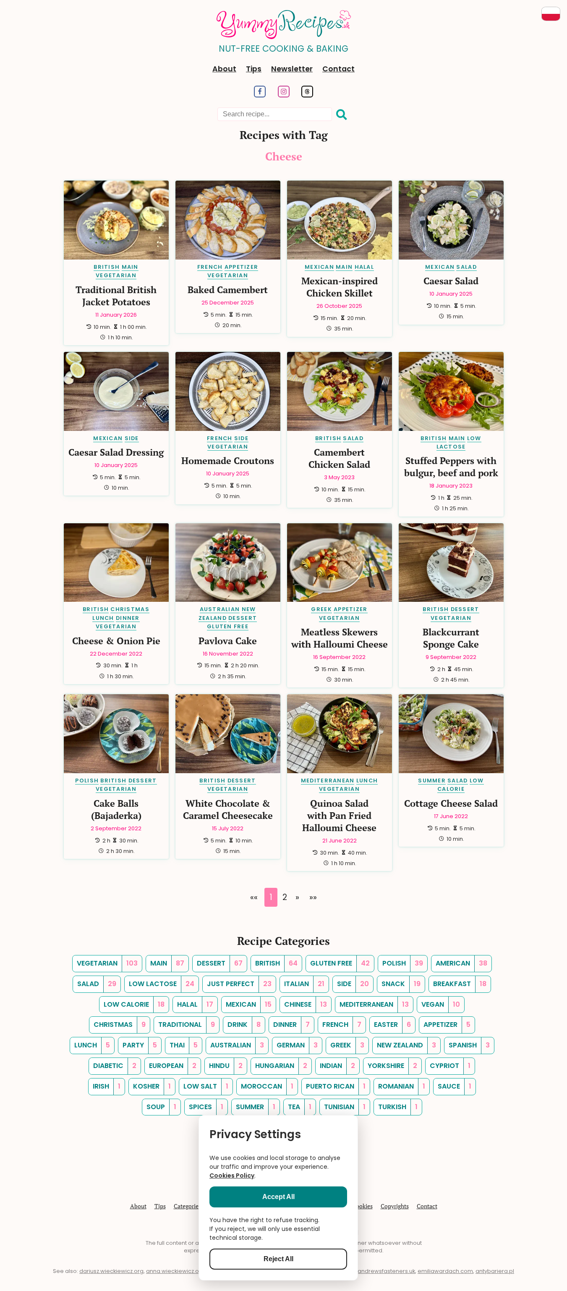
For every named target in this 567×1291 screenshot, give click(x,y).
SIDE (132, 438)
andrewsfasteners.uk (386, 1271)
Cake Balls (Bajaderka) (116, 809)
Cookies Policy (231, 1175)
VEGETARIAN (116, 275)
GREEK (321, 609)
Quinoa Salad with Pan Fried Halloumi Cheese (339, 815)
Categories (187, 1206)
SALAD (466, 266)
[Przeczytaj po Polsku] (550, 14)
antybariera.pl (495, 1271)
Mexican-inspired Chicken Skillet (339, 287)
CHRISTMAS (129, 609)
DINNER (128, 618)
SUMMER (432, 780)
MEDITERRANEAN (328, 780)
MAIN (130, 266)
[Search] (342, 115)
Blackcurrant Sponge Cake (451, 638)
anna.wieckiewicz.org (175, 1271)
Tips (253, 69)
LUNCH (103, 618)
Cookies (362, 1206)
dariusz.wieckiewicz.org (111, 1271)
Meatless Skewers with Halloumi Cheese (339, 638)
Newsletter (292, 69)
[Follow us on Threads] (307, 95)
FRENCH (210, 266)
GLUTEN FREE (227, 626)
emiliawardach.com (445, 1271)
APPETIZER (242, 266)
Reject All (278, 1258)
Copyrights (395, 1206)
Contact (338, 69)
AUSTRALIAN (220, 609)
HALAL (364, 266)
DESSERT (242, 618)
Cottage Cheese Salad (451, 803)
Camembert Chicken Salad (339, 458)
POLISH (87, 780)
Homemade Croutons (227, 460)
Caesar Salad (450, 281)
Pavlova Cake (228, 641)
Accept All (278, 1196)
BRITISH (107, 266)
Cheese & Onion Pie (116, 641)
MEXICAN (319, 266)
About (224, 69)
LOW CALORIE (460, 784)
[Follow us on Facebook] (259, 95)
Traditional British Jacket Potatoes (116, 295)
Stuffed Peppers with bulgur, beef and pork (451, 466)
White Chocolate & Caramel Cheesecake (228, 809)
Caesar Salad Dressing (116, 452)
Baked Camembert (228, 289)
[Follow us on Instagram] (283, 95)
